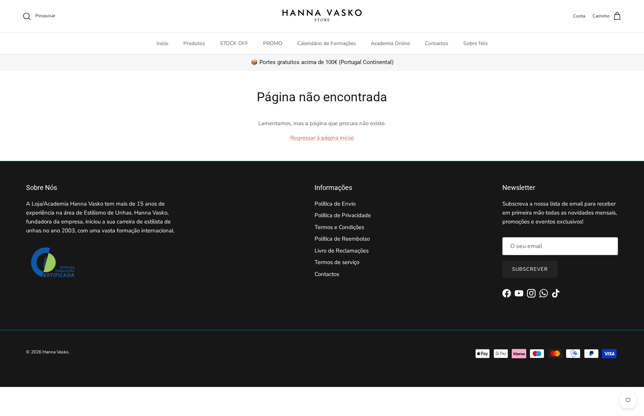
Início (162, 43)
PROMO (272, 43)
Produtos (194, 43)
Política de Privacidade (343, 215)
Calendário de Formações (326, 43)
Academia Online (390, 43)
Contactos (436, 43)
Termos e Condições (339, 227)
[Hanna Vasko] (322, 16)
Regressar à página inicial (322, 138)
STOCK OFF (234, 43)
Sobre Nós (475, 43)
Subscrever (530, 269)
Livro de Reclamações (342, 250)
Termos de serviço (337, 262)
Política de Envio (335, 203)
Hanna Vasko (55, 352)
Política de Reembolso (342, 238)
